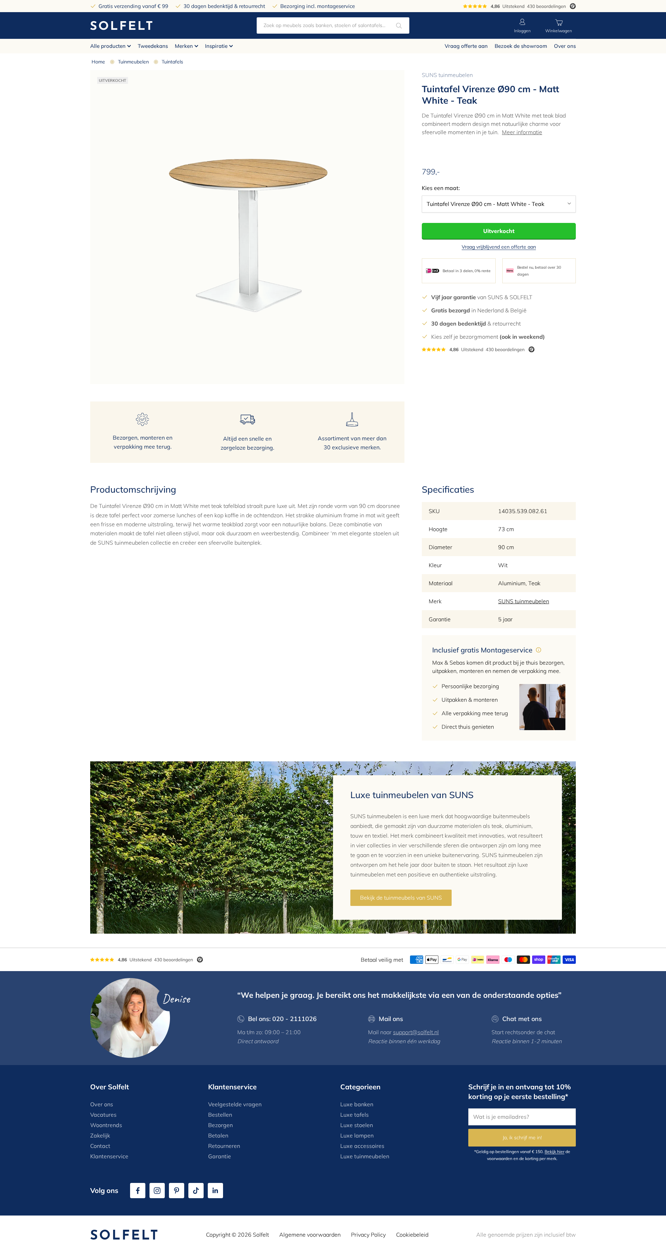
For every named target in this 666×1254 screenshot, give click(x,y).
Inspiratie (216, 46)
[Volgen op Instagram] (157, 1190)
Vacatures (103, 1114)
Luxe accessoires (362, 1145)
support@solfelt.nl (416, 1032)
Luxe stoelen (356, 1125)
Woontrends (106, 1125)
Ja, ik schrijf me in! (522, 1137)
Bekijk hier (554, 1151)
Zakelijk (100, 1135)
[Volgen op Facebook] (138, 1190)
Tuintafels (172, 62)
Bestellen (220, 1114)
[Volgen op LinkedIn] (215, 1190)
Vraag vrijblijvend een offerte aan (499, 247)
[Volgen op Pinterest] (176, 1190)
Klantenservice (109, 1156)
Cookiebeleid (412, 1234)
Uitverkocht (498, 230)
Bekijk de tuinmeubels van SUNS (401, 897)
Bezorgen (220, 1125)
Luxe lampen (357, 1135)
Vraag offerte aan (466, 46)
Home (98, 62)
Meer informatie (522, 132)
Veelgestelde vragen (235, 1104)
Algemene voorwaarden (310, 1234)
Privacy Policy (368, 1234)
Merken (184, 46)
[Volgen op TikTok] (196, 1190)
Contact (100, 1145)
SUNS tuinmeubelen (447, 74)
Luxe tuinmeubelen (364, 1156)
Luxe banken (356, 1104)
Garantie (219, 1156)
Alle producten (108, 46)
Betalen (218, 1135)
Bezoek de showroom (521, 46)
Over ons (565, 46)
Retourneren (224, 1145)
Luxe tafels (354, 1114)
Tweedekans (153, 46)
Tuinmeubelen (133, 62)
